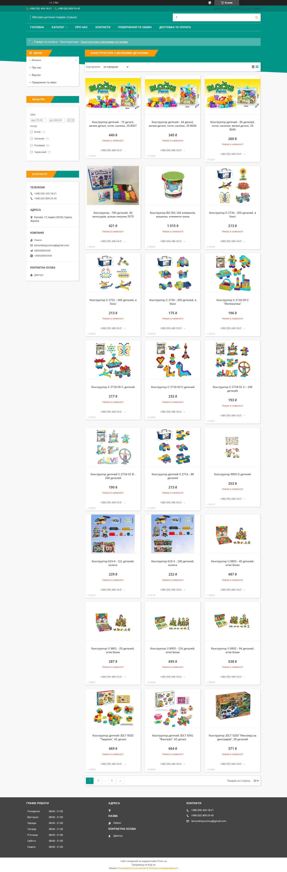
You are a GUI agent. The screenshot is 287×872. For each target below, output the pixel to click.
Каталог (58, 27)
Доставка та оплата (175, 27)
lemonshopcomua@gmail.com (51, 245)
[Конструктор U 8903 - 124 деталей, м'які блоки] (173, 621)
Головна (37, 27)
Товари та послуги (45, 41)
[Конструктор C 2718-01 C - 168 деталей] (232, 359)
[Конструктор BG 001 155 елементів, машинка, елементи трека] (173, 185)
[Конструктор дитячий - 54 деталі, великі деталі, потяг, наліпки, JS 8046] (173, 94)
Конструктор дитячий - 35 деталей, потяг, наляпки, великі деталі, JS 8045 (232, 125)
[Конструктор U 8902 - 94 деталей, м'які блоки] (232, 621)
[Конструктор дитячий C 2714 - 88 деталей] (173, 447)
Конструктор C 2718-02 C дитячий (172, 387)
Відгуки (36, 75)
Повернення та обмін (135, 27)
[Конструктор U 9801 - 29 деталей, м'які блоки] (113, 621)
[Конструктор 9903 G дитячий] (232, 447)
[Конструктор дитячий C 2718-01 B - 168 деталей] (113, 447)
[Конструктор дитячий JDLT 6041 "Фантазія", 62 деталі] (173, 708)
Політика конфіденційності (163, 868)
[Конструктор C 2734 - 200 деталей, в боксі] (232, 185)
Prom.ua (162, 861)
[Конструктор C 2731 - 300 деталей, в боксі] (113, 272)
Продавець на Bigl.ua (143, 864)
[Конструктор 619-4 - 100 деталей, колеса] (173, 534)
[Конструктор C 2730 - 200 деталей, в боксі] (173, 272)
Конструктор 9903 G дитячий (232, 474)
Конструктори (69, 41)
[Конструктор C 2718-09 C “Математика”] (232, 272)
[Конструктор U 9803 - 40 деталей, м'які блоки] (232, 534)
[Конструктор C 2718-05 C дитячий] (113, 359)
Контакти (102, 27)
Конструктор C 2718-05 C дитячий (113, 387)
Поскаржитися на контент (132, 868)
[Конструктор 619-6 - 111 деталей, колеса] (113, 534)
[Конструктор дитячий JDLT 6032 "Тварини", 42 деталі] (113, 708)
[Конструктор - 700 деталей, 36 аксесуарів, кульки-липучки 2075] (113, 185)
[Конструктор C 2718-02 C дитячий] (173, 359)
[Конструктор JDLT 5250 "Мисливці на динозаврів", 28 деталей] (232, 708)
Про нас (81, 27)
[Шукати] (257, 17)
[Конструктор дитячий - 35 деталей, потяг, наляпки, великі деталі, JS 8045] (232, 94)
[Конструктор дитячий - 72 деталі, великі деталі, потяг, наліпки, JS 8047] (113, 94)
